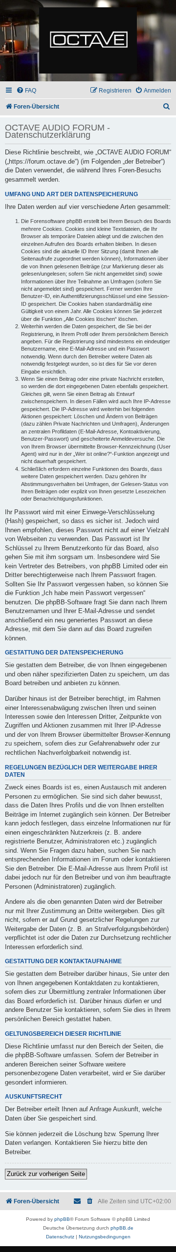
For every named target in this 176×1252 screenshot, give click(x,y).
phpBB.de (121, 1228)
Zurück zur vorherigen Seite (46, 1173)
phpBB (62, 1219)
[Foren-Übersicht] (88, 40)
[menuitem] (26, 90)
